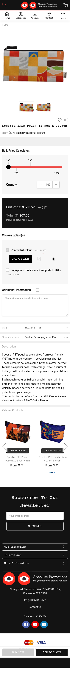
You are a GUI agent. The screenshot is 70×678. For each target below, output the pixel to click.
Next (66, 446)
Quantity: (11, 184)
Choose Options (18, 451)
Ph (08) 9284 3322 (35, 600)
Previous (3, 446)
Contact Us (35, 606)
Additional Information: (17, 290)
